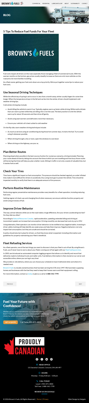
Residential (46, 3)
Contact (84, 3)
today (30, 274)
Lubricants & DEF (57, 3)
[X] (42, 359)
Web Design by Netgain (77, 399)
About (67, 3)
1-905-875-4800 (46, 384)
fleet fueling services (73, 250)
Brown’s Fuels (8, 268)
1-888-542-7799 (48, 386)
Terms (39, 399)
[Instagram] (51, 359)
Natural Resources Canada (23, 218)
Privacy (45, 399)
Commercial (36, 3)
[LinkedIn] (46, 359)
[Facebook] (37, 359)
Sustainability (75, 3)
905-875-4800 (35, 322)
